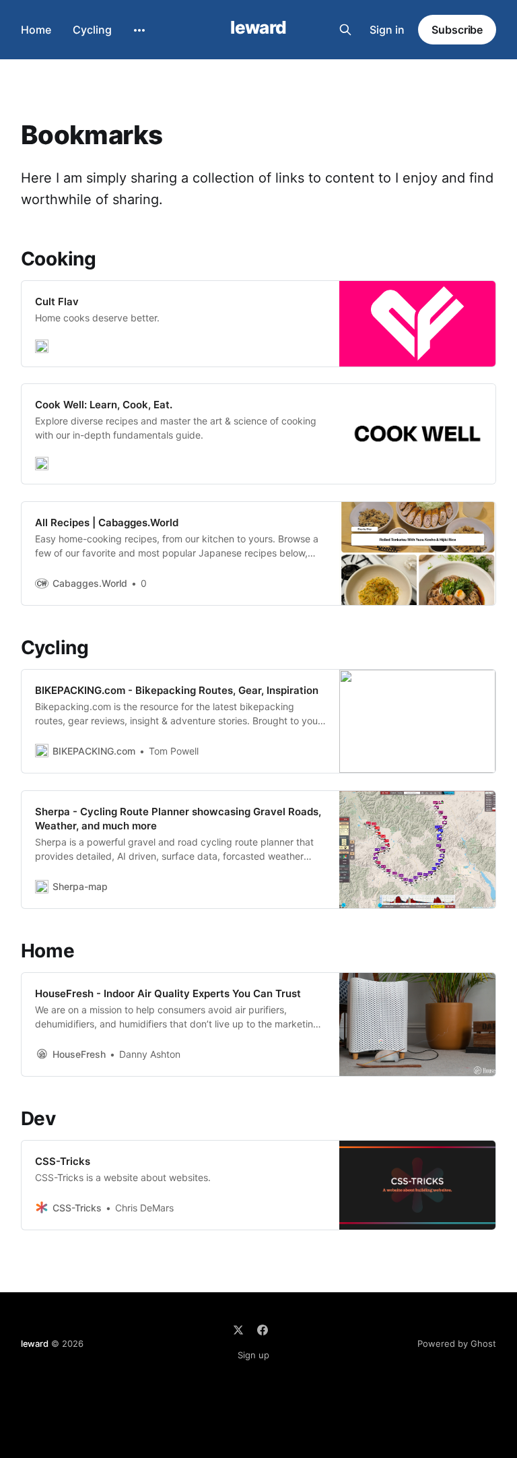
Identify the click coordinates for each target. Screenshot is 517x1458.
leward (258, 28)
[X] (238, 1330)
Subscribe (457, 29)
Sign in (387, 29)
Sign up (253, 1355)
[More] (139, 30)
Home (36, 29)
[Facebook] (262, 1330)
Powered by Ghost (456, 1343)
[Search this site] (345, 29)
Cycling (92, 29)
